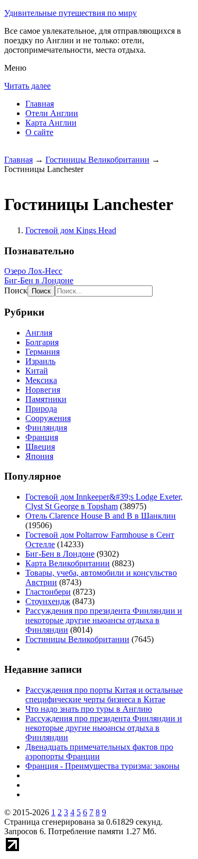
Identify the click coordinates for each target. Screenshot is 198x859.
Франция (41, 437)
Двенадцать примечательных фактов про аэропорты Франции (99, 751)
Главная (39, 103)
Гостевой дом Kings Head (70, 230)
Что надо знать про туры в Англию (88, 708)
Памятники (46, 399)
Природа (41, 408)
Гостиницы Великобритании (97, 159)
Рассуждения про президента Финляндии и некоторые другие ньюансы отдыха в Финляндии (103, 620)
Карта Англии (51, 122)
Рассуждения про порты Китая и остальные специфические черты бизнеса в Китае (104, 694)
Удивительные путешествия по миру (70, 12)
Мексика (41, 380)
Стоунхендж (47, 601)
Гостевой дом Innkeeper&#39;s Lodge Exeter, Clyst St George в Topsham (104, 501)
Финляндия (46, 427)
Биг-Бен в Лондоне (38, 280)
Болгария (42, 342)
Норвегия (42, 389)
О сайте (39, 132)
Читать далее (27, 85)
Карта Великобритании (67, 563)
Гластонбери (48, 591)
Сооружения (48, 418)
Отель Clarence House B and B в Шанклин (100, 515)
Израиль (40, 361)
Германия (42, 351)
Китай (36, 370)
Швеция (40, 446)
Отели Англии (51, 113)
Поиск (15, 290)
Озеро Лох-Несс (33, 270)
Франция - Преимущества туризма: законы (102, 765)
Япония (39, 456)
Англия (38, 332)
